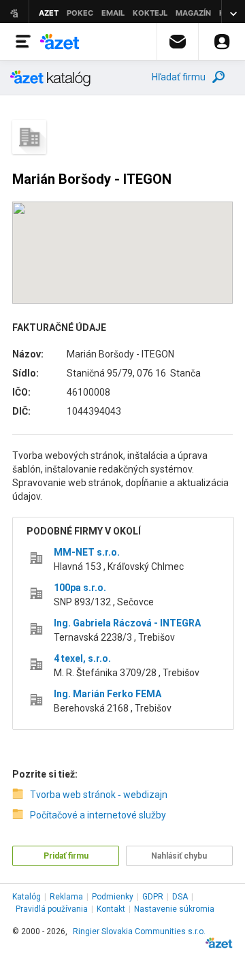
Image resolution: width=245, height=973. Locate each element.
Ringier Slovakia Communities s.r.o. (139, 931)
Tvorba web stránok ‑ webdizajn (98, 794)
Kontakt (111, 909)
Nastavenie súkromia (174, 909)
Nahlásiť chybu (179, 856)
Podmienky (112, 897)
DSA (180, 897)
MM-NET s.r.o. (87, 552)
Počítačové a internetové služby (98, 815)
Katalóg (26, 897)
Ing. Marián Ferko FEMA (107, 693)
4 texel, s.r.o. (82, 658)
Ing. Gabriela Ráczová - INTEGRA (127, 623)
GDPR (152, 897)
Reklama (66, 897)
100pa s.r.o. (80, 587)
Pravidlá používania (52, 909)
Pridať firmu (66, 856)
